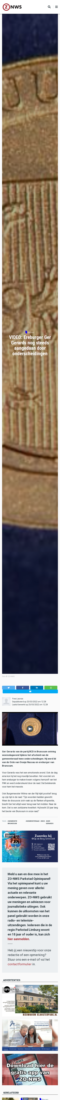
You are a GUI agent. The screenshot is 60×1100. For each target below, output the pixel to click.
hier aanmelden (18, 939)
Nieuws (31, 332)
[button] (8, 688)
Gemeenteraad (33, 821)
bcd (43, 821)
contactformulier (20, 964)
